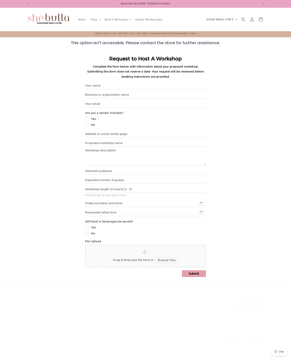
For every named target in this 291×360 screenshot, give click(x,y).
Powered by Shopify (66, 354)
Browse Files (167, 260)
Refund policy (87, 354)
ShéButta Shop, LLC (45, 354)
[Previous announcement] (28, 4)
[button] (95, 19)
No (93, 125)
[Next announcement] (263, 4)
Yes (93, 119)
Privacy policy (105, 354)
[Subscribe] (93, 305)
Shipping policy (145, 354)
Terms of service (124, 354)
